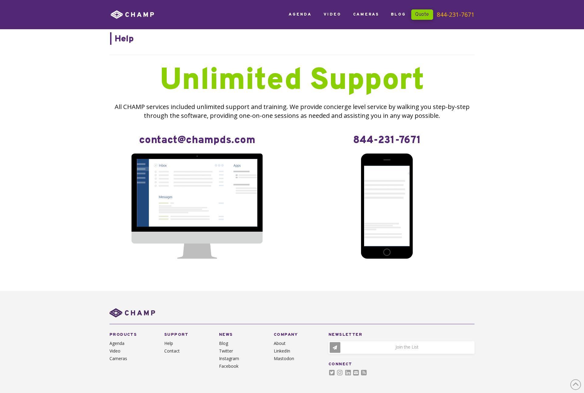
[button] (401, 347)
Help (124, 39)
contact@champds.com (197, 140)
